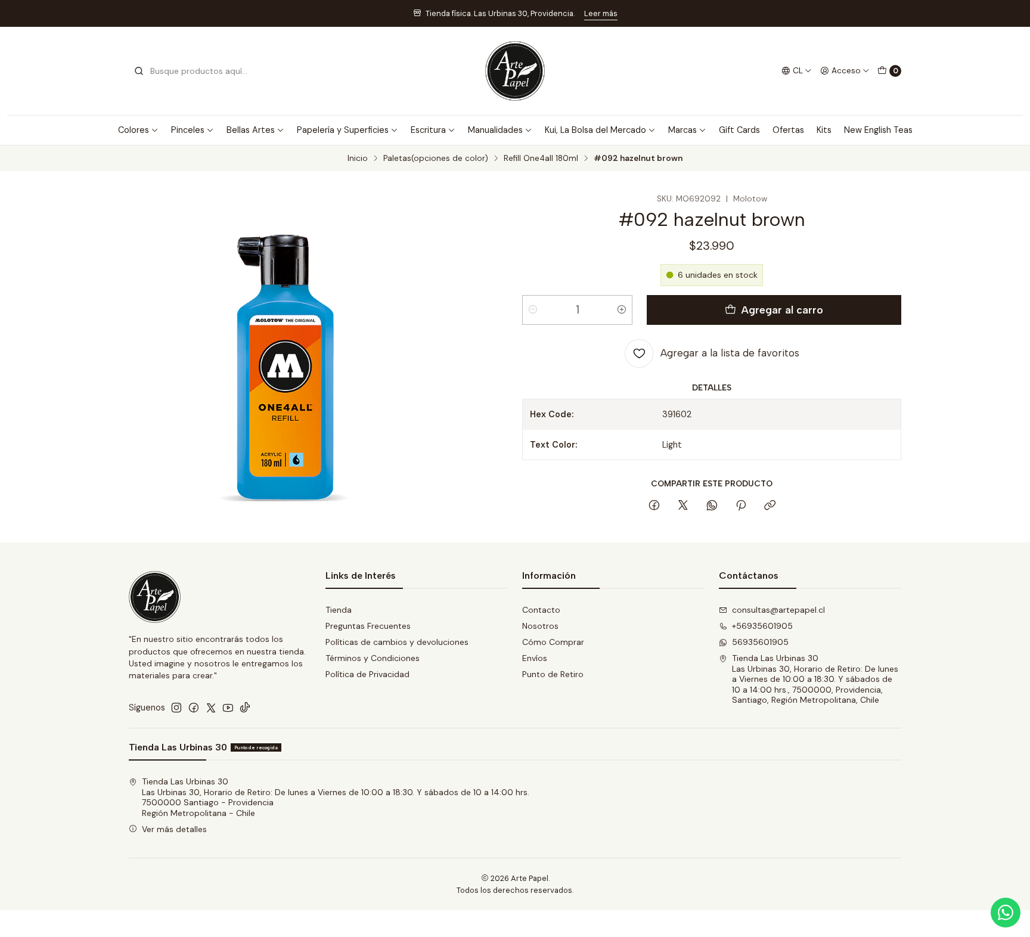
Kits (824, 130)
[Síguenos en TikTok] (245, 707)
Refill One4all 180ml (541, 158)
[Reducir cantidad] (533, 310)
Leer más (601, 13)
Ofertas (788, 130)
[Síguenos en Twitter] (211, 707)
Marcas (682, 130)
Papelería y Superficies (343, 130)
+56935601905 (762, 625)
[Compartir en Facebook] (654, 506)
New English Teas (878, 130)
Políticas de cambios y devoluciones (397, 642)
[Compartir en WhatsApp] (712, 506)
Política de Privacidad (367, 674)
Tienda (338, 609)
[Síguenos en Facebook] (194, 707)
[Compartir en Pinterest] (741, 506)
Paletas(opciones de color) (435, 158)
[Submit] (139, 71)
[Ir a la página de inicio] (515, 71)
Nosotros (540, 625)
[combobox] (194, 71)
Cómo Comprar (553, 642)
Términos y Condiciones (372, 658)
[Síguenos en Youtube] (228, 707)
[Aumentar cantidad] (622, 310)
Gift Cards (739, 130)
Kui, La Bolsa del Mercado (595, 130)
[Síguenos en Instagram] (176, 707)
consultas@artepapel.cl (778, 609)
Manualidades (495, 130)
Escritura (428, 130)
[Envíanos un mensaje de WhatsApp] (1005, 912)
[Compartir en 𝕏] (683, 506)
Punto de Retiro (553, 674)
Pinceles (187, 130)
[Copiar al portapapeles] (770, 506)
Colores (133, 130)
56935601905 (760, 642)
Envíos (534, 658)
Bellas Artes (251, 130)
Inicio (358, 158)
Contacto (541, 609)
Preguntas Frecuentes (368, 625)
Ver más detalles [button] (174, 829)
